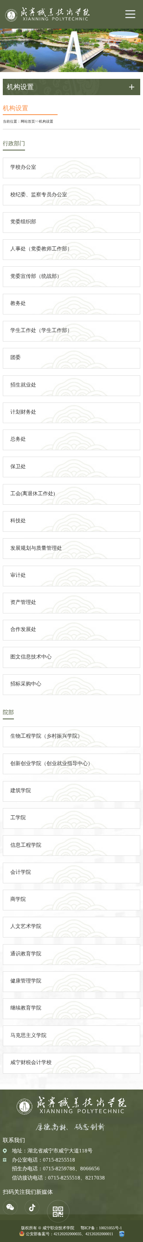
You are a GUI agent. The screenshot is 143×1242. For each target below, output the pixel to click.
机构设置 (46, 121)
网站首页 (28, 121)
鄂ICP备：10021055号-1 (101, 1228)
